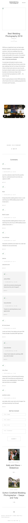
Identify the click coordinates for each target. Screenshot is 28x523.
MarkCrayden (5, 214)
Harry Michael (5, 237)
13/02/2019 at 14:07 (10, 240)
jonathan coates (6, 395)
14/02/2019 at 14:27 (10, 194)
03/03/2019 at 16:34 (10, 171)
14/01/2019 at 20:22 (10, 398)
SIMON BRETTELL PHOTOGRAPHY (14, 2)
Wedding (14, 38)
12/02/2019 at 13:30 (11, 350)
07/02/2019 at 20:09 (10, 328)
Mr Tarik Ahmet (6, 325)
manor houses (8, 57)
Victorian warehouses (11, 59)
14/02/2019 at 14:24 (10, 217)
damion (4, 258)
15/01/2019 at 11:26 (10, 373)
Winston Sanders (6, 168)
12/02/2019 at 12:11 (10, 261)
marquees (15, 57)
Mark (3, 191)
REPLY (4, 182)
